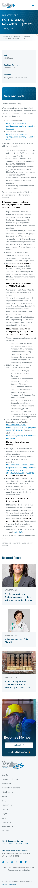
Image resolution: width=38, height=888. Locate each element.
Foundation (7, 805)
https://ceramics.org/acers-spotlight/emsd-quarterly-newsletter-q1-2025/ (21, 137)
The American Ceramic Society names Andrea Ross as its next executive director (18, 597)
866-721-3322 (7, 844)
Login (4, 814)
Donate (5, 809)
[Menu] (34, 5)
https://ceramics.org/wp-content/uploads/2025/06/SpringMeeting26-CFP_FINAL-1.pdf (21, 427)
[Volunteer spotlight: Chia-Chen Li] (19, 620)
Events (5, 775)
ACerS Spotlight (26, 36)
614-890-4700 (22, 844)
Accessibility (7, 827)
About (4, 797)
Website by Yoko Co (10, 884)
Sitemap (5, 831)
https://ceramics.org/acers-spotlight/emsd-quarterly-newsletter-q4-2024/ (21, 126)
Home (5, 36)
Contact (5, 801)
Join (4, 818)
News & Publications (14, 36)
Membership (7, 792)
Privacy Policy (8, 822)
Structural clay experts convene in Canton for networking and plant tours (17, 684)
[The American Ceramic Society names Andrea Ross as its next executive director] (19, 575)
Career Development (11, 788)
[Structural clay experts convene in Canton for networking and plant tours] (19, 662)
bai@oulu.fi (18, 532)
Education (6, 784)
